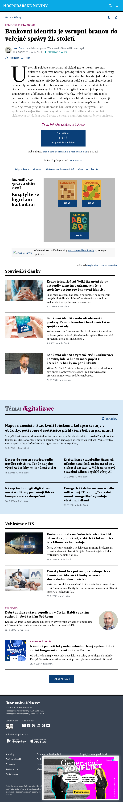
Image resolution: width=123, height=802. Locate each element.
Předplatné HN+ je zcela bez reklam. (102, 265)
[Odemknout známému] (116, 17)
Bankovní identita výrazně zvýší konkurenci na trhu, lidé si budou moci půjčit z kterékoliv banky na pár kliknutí (80, 359)
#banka (37, 169)
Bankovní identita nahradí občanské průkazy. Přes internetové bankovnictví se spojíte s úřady (78, 322)
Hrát (67, 203)
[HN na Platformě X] (24, 725)
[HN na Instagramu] (33, 725)
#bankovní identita (88, 169)
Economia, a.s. (26, 708)
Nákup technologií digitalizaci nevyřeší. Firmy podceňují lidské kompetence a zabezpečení (29, 492)
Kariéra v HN (12, 769)
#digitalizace (22, 169)
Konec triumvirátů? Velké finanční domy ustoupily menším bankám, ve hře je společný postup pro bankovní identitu (77, 285)
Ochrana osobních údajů (49, 754)
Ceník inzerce (12, 774)
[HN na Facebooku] (28, 725)
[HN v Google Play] (16, 741)
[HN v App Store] (38, 741)
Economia (10, 764)
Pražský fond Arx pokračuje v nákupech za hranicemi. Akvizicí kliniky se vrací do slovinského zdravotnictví (78, 575)
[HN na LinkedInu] (38, 725)
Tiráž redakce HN (14, 759)
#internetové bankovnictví (60, 169)
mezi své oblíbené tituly (81, 250)
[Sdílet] (108, 17)
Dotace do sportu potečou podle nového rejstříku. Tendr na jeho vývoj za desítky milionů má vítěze (31, 463)
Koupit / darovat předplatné (93, 754)
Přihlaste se (76, 160)
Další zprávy (61, 679)
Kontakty (10, 754)
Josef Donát (19, 48)
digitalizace (38, 409)
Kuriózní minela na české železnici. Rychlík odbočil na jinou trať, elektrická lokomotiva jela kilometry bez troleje (80, 538)
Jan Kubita (11, 607)
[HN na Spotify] (43, 725)
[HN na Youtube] (48, 725)
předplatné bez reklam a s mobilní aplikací (65, 151)
